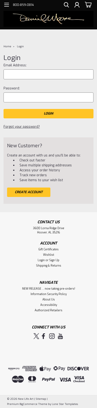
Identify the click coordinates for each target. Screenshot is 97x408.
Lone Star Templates (65, 404)
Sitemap (41, 399)
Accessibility (48, 305)
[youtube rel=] (60, 336)
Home (7, 46)
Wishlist (48, 255)
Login (20, 46)
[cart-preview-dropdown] (87, 4)
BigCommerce (28, 404)
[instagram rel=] (52, 336)
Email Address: (15, 65)
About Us (48, 299)
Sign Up (54, 260)
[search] (66, 5)
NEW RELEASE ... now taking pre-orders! (48, 289)
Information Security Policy (49, 294)
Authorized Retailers (48, 310)
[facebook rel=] (43, 336)
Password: (12, 88)
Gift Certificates (48, 249)
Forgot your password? (22, 126)
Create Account (29, 192)
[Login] (77, 5)
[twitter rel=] (36, 336)
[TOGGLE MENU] (6, 5)
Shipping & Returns (48, 266)
